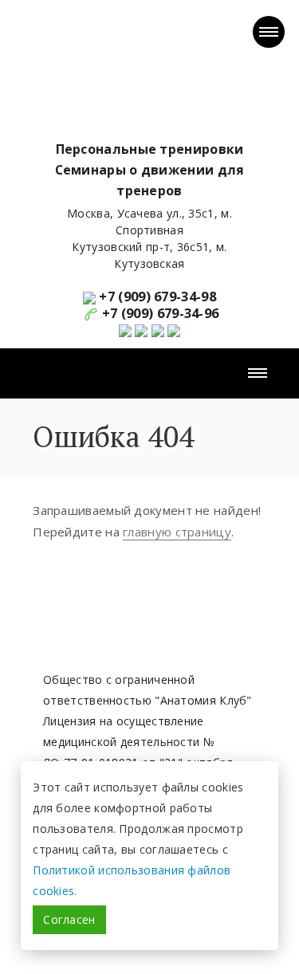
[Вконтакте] (141, 328)
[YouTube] (127, 328)
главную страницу (177, 532)
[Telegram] (157, 328)
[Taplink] (173, 328)
